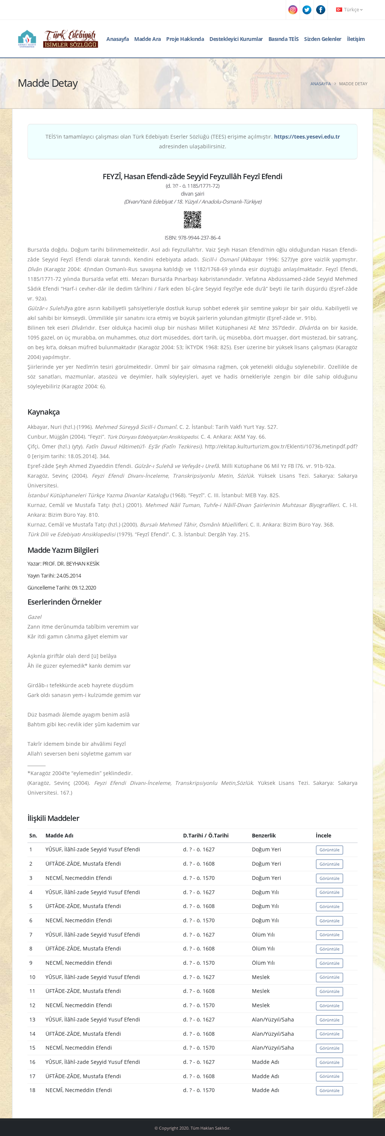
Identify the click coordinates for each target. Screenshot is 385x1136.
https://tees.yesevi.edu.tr (307, 136)
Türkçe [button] (351, 9)
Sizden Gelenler (322, 38)
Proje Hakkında (185, 38)
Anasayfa (117, 38)
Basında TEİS (283, 38)
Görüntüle (330, 849)
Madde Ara (147, 38)
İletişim (356, 38)
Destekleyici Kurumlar (236, 38)
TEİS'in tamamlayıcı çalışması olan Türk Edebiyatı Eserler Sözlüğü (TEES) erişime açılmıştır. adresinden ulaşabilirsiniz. (192, 141)
